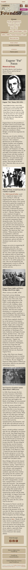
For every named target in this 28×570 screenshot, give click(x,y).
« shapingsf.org (5, 5)
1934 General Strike (11, 194)
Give (16, 28)
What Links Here (14, 38)
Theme (17, 25)
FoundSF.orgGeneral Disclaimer (14, 556)
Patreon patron (14, 51)
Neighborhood (17, 21)
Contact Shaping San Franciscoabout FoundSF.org (14, 561)
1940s (3, 34)
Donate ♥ (23, 9)
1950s (8, 34)
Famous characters (16, 34)
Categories (4, 32)
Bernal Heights (18, 31)
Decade (9, 21)
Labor (10, 31)
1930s (25, 31)
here (13, 519)
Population (11, 25)
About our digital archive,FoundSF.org (14, 550)
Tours (12, 28)
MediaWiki (23, 566)
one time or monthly (14, 45)
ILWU (24, 34)
